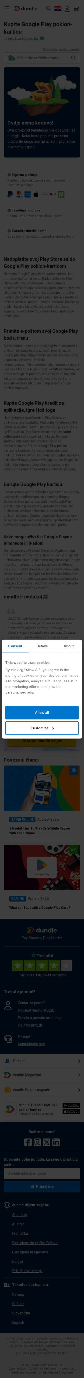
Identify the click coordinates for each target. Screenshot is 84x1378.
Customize (39, 728)
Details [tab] (42, 646)
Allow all (42, 713)
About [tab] (69, 646)
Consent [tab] (15, 646)
